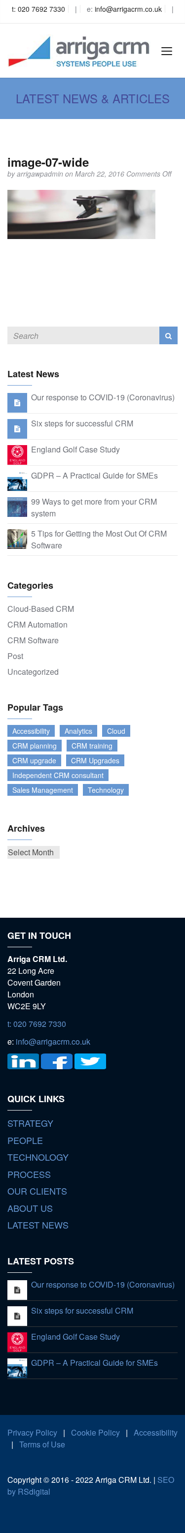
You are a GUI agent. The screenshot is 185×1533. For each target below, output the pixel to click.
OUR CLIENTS (37, 1190)
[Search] (168, 335)
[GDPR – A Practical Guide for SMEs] (17, 479)
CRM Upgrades (95, 760)
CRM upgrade (34, 760)
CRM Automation (37, 624)
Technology (106, 790)
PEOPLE (25, 1140)
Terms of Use (42, 1444)
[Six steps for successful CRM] (17, 428)
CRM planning (34, 746)
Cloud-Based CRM (40, 608)
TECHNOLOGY (38, 1156)
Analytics (78, 731)
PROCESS (29, 1174)
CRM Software (33, 640)
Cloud (116, 731)
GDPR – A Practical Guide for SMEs (94, 475)
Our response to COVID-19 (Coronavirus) (103, 397)
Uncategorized (33, 671)
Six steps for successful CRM (82, 423)
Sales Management (42, 790)
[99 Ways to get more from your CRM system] (17, 505)
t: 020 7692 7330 (38, 9)
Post (15, 655)
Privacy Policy (32, 1432)
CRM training (92, 746)
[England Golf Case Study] (17, 453)
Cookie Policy (95, 1432)
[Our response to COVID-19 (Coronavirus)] (17, 402)
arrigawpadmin (41, 174)
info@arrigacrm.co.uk (128, 9)
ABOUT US (30, 1208)
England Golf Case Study (75, 449)
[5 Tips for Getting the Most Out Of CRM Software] (17, 537)
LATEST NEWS (38, 1224)
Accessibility (31, 731)
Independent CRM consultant (58, 775)
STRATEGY (30, 1122)
